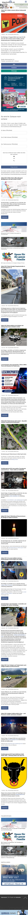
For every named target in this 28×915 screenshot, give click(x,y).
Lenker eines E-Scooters (7, 585)
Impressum (4, 897)
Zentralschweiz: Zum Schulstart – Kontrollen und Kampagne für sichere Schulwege (13, 604)
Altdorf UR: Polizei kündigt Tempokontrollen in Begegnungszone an (13, 267)
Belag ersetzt (15, 459)
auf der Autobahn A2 (14, 496)
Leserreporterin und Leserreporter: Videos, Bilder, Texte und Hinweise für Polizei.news (14, 365)
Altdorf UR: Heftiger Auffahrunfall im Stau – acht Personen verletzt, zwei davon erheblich (13, 714)
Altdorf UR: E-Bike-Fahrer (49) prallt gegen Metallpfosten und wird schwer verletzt (12, 178)
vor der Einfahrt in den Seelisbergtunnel (15, 499)
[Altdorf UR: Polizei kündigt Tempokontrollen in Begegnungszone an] (14, 286)
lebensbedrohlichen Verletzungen (15, 547)
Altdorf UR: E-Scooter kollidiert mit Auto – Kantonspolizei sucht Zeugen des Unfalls (11, 559)
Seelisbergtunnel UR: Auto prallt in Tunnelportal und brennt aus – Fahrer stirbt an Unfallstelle (13, 469)
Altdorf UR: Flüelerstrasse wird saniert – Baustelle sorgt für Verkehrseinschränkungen (14, 421)
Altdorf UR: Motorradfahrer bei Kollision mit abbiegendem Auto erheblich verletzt (12, 326)
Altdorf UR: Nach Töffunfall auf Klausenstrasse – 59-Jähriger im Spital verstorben (13, 517)
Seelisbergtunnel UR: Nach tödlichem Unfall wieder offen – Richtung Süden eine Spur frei (12, 754)
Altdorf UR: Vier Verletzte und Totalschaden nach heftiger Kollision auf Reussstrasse (13, 665)
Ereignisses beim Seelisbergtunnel (14, 743)
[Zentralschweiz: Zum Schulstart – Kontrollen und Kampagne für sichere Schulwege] (14, 616)
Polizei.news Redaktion (13, 34)
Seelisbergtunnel (20, 794)
